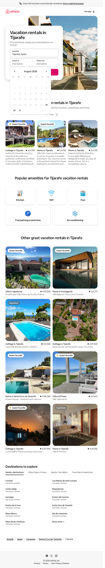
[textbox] (22, 63)
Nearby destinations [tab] (14, 472)
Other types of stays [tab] (37, 472)
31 (20, 110)
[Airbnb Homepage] (12, 11)
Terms (45, 563)
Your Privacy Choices (60, 563)
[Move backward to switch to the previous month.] (15, 71)
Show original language (73, 3)
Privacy (37, 563)
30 (14, 110)
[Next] (56, 114)
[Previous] (46, 114)
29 (46, 105)
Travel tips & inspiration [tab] (82, 472)
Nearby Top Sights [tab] (59, 472)
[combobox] (34, 54)
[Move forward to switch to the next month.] (46, 71)
